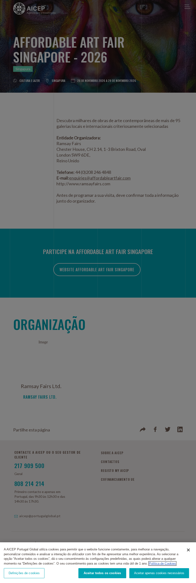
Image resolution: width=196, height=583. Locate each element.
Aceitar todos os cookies (102, 573)
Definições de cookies (24, 573)
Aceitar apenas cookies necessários (159, 573)
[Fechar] (188, 550)
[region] (98, 562)
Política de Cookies (162, 563)
